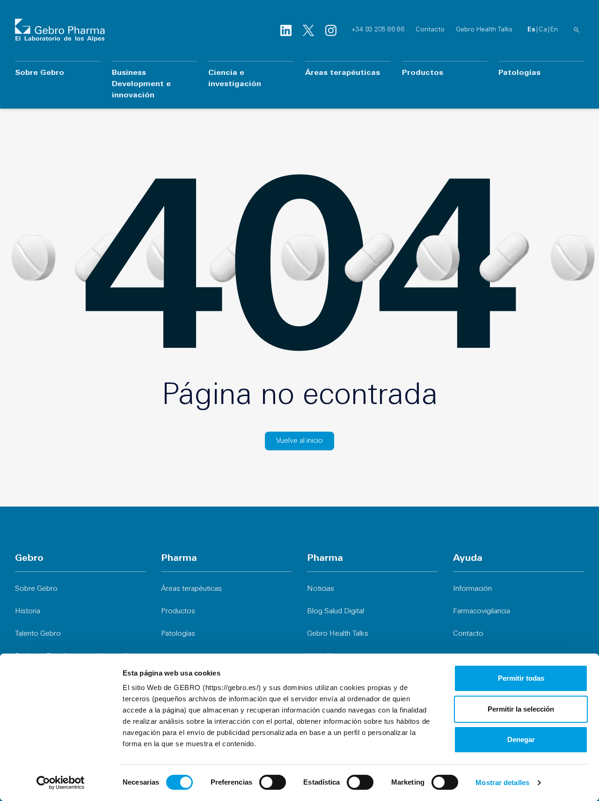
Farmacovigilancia (481, 611)
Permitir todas (521, 678)
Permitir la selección (521, 709)
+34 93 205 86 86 (377, 29)
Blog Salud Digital (335, 611)
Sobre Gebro (39, 73)
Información (472, 589)
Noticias (320, 589)
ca (543, 29)
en (554, 29)
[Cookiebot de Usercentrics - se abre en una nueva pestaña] (61, 783)
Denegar (521, 739)
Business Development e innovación (141, 84)
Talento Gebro (38, 634)
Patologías (519, 73)
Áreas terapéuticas (342, 73)
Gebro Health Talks (484, 29)
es (531, 29)
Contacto (430, 29)
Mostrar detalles (502, 782)
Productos (422, 73)
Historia (27, 611)
